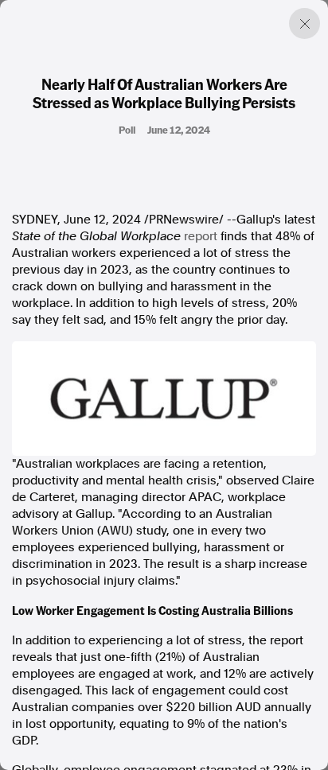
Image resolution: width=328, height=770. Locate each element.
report (200, 236)
